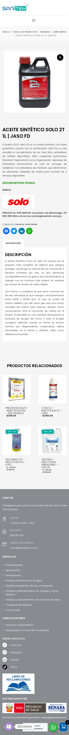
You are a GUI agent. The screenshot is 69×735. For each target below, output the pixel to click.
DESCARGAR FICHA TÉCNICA (18, 182)
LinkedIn (14, 659)
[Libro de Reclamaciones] (22, 683)
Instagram (16, 652)
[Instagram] (4, 652)
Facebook (16, 645)
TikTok (13, 667)
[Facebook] (4, 644)
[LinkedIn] (4, 659)
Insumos (19, 224)
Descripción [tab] (13, 243)
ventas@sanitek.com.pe (24, 548)
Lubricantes (31, 224)
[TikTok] (4, 666)
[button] (60, 57)
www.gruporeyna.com (54, 717)
